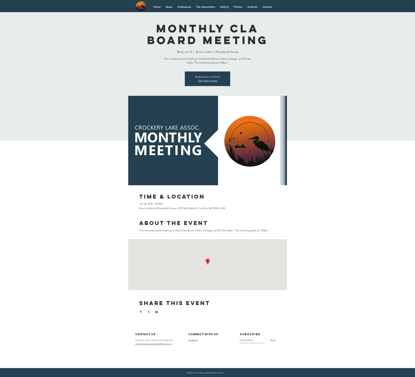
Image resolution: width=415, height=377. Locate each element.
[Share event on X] (148, 311)
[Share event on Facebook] (140, 311)
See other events (207, 80)
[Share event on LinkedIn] (156, 311)
